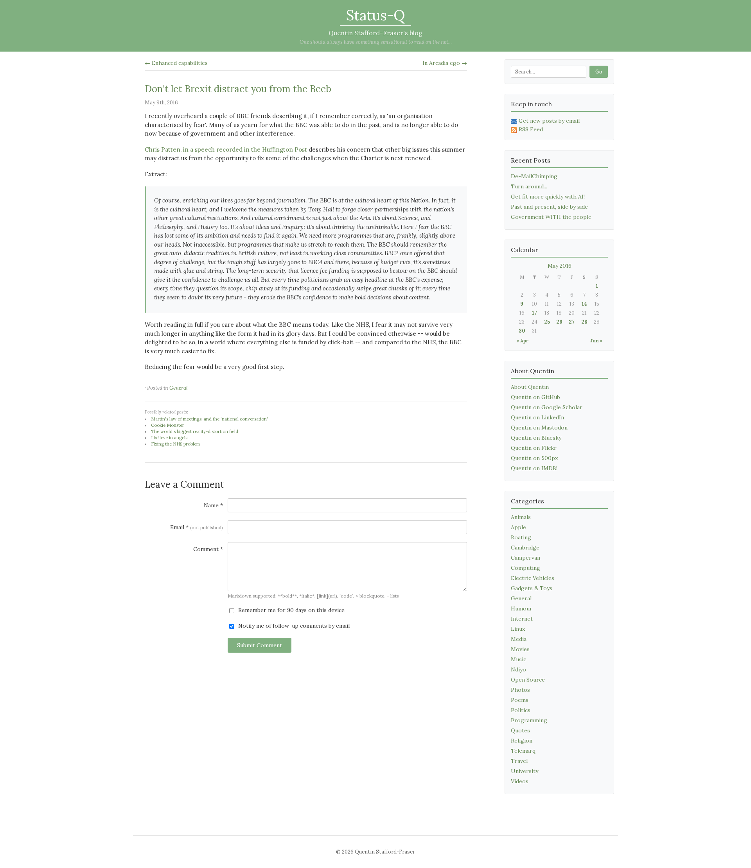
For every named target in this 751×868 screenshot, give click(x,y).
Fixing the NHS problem (175, 444)
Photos (520, 689)
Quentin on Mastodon (539, 427)
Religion (521, 740)
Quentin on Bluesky (536, 437)
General (178, 388)
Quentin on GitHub (535, 397)
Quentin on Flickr (534, 447)
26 (559, 322)
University (524, 771)
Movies (520, 649)
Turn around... (529, 186)
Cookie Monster (167, 425)
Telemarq (523, 750)
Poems (519, 699)
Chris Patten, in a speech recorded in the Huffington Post (226, 149)
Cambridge (525, 547)
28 (584, 322)
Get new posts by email (549, 120)
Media (518, 638)
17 (534, 313)
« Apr (522, 341)
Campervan (525, 557)
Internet (522, 618)
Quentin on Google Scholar (546, 407)
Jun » (596, 341)
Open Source (528, 679)
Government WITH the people (551, 216)
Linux (518, 628)
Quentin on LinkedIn (537, 417)
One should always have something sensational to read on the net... (376, 42)
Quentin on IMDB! (534, 468)
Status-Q (375, 15)
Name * (213, 505)
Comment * (208, 549)
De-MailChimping (534, 176)
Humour (521, 608)
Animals (521, 517)
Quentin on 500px (534, 458)
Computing (525, 567)
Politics (520, 710)
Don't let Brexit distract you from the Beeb (238, 89)
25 (547, 322)
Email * (196, 527)
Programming (529, 720)
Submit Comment (259, 645)
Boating (521, 537)
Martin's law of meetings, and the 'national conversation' (209, 419)
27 (572, 322)
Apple (518, 527)
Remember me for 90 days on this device (291, 610)
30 (522, 331)
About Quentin (530, 386)
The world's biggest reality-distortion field (194, 431)
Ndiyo (518, 669)
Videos (519, 781)
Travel (519, 760)
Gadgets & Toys (531, 588)
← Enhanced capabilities (176, 62)
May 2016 (559, 265)
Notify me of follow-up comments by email (293, 625)
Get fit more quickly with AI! (548, 196)
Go (598, 72)
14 (584, 304)
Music (518, 659)
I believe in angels (169, 437)
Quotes (520, 730)
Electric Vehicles (532, 578)
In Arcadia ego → (444, 62)
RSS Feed (531, 129)
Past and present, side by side (549, 206)
